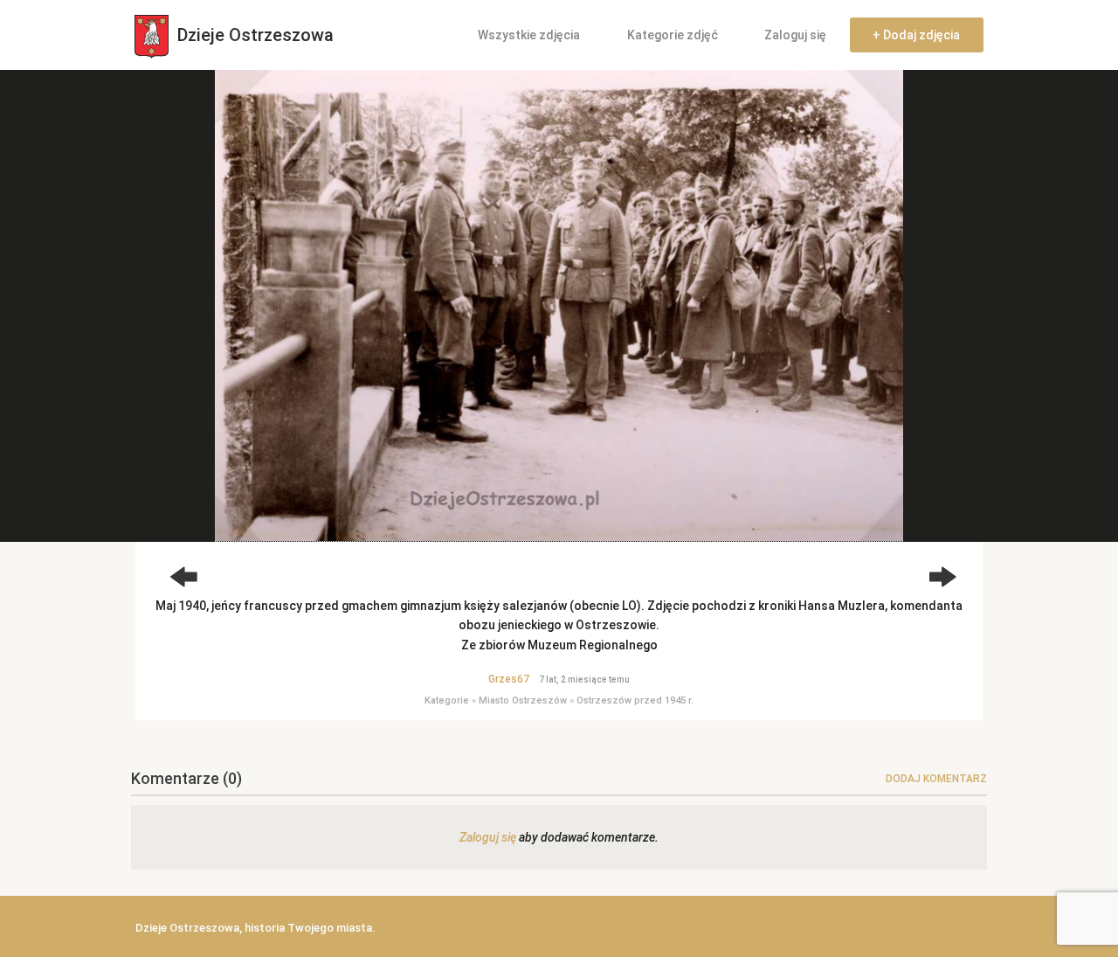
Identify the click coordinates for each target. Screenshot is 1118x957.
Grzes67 (508, 679)
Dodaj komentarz (936, 779)
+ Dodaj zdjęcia (916, 35)
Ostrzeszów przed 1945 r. (635, 700)
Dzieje (253, 34)
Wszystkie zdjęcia (529, 35)
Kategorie (446, 700)
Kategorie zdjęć (672, 35)
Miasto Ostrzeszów (523, 700)
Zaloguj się (795, 35)
